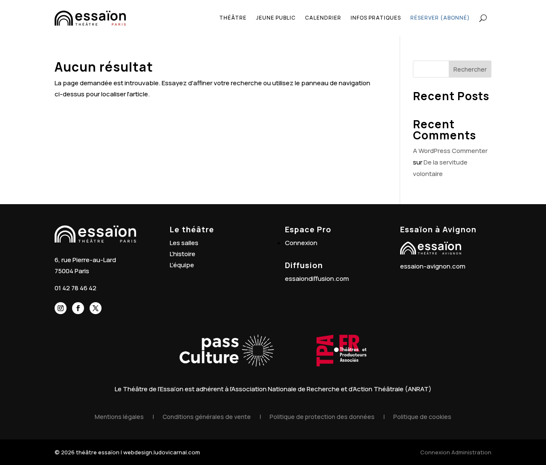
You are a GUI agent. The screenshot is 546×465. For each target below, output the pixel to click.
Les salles (184, 242)
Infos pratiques (376, 17)
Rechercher (470, 69)
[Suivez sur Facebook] (78, 308)
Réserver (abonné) (440, 17)
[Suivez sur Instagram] (61, 308)
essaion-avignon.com (432, 266)
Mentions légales (119, 417)
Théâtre (233, 17)
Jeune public (276, 17)
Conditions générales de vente (207, 417)
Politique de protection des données (322, 417)
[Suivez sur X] (96, 308)
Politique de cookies (422, 417)
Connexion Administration (455, 452)
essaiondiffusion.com (317, 278)
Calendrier (323, 17)
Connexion (301, 242)
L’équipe (182, 264)
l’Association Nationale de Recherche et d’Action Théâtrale (317, 388)
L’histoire (182, 253)
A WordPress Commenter (450, 150)
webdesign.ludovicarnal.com (161, 452)
